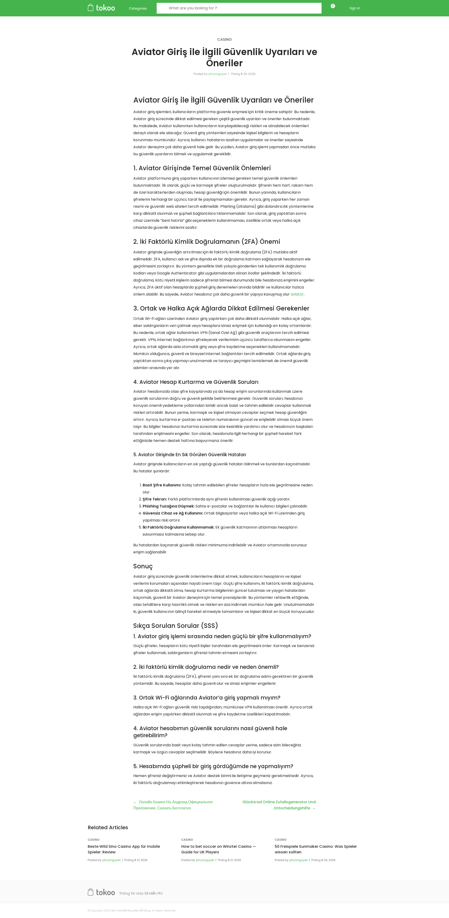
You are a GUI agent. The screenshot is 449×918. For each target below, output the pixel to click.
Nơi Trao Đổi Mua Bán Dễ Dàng (130, 910)
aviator (297, 294)
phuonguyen (218, 74)
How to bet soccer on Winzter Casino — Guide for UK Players (218, 849)
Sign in (355, 8)
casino (224, 39)
